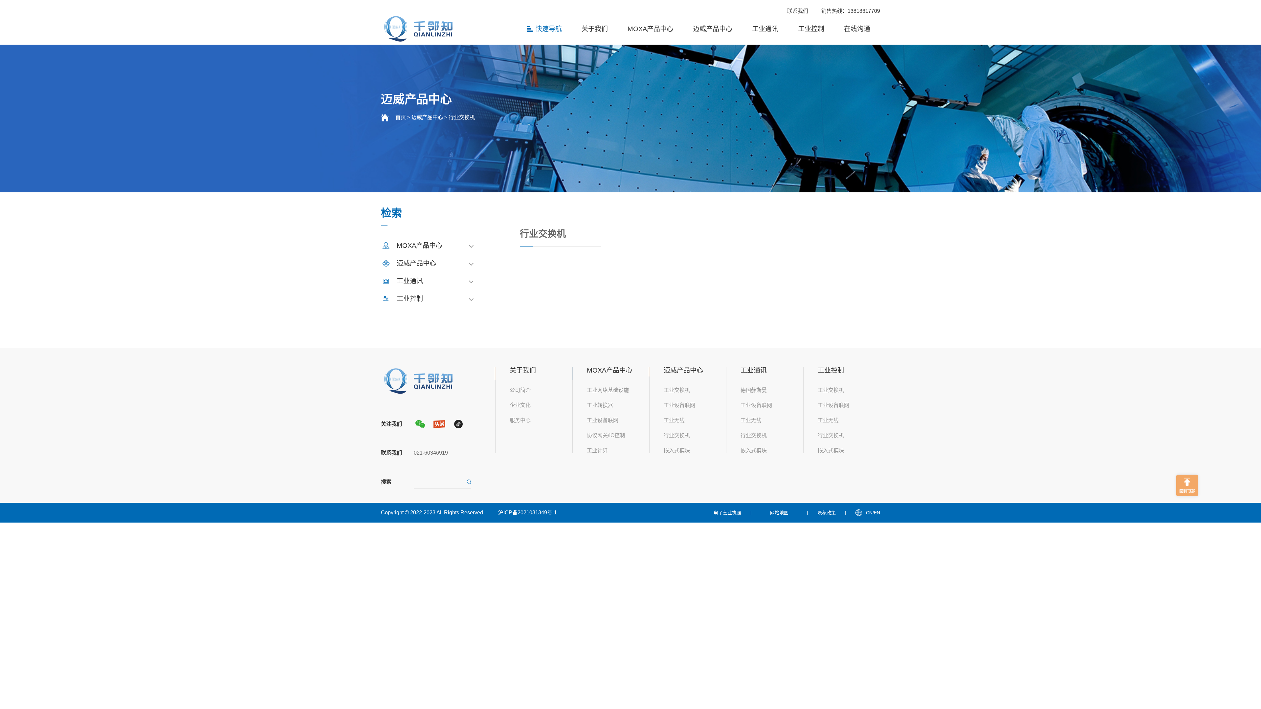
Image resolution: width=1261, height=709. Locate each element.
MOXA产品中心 (650, 28)
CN (869, 512)
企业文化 (520, 405)
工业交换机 (677, 390)
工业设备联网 (602, 420)
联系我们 (797, 11)
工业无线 (674, 420)
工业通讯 (765, 28)
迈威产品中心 (712, 28)
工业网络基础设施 (608, 390)
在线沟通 (857, 28)
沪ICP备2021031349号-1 (527, 512)
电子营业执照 (727, 512)
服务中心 (520, 420)
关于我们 (595, 28)
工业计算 (597, 450)
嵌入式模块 (677, 450)
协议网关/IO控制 (606, 435)
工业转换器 (600, 405)
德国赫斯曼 (754, 390)
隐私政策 (826, 512)
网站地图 (779, 512)
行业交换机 (462, 117)
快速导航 (549, 28)
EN (877, 512)
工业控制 (811, 28)
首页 (400, 117)
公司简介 (520, 390)
